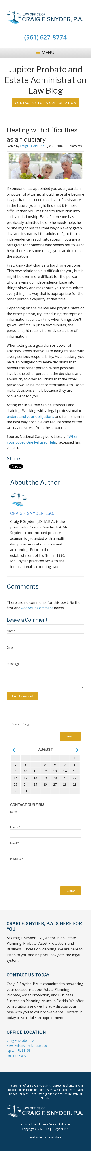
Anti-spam (65, 1124)
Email (10, 647)
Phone (15, 827)
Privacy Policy (47, 1124)
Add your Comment (37, 608)
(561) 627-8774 (45, 37)
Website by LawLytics (45, 1137)
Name (11, 631)
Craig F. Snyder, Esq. (32, 146)
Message (13, 664)
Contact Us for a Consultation (45, 103)
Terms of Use (27, 1124)
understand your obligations (30, 416)
